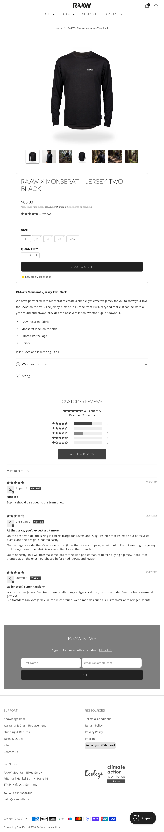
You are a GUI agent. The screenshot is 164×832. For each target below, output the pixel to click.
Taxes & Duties (13, 739)
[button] (30, 214)
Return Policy (94, 725)
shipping (63, 206)
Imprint (90, 739)
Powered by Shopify (14, 827)
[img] (15, 482)
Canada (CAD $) (13, 819)
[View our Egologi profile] (105, 774)
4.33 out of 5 (92, 411)
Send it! (82, 675)
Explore (111, 14)
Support (89, 14)
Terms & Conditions (98, 719)
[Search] (156, 6)
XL (59, 238)
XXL (72, 238)
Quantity (29, 249)
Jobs (6, 745)
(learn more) (51, 206)
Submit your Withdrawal (100, 745)
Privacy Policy (94, 732)
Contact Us (11, 752)
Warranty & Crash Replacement (25, 725)
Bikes (46, 14)
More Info (105, 650)
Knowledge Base (15, 719)
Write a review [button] (82, 454)
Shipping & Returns (17, 732)
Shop (66, 14)
